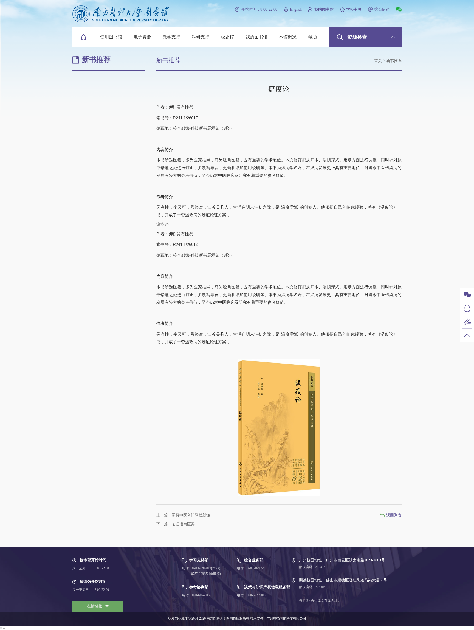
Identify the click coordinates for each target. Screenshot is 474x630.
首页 (378, 61)
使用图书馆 (111, 37)
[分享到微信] (399, 9)
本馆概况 (288, 37)
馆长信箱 (382, 9)
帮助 (312, 37)
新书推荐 (394, 61)
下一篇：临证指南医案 (175, 524)
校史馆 (227, 37)
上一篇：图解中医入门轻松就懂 (183, 515)
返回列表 (394, 515)
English (296, 9)
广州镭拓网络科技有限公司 (286, 618)
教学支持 (171, 37)
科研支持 (200, 37)
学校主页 (354, 9)
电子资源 (142, 37)
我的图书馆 (324, 9)
